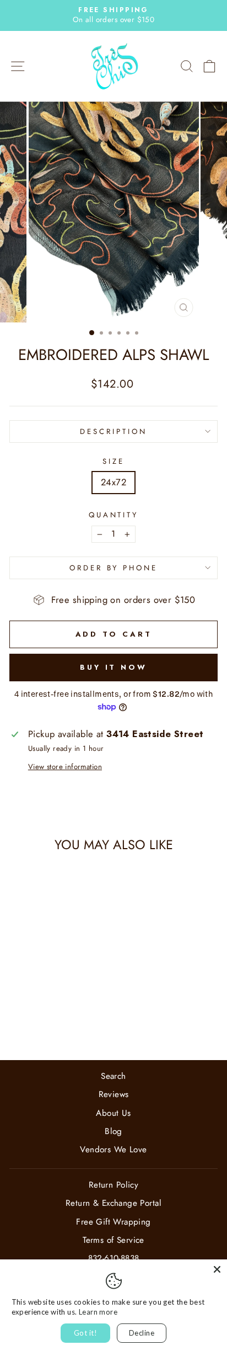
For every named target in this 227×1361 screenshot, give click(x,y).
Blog (113, 1131)
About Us (113, 1113)
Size (113, 462)
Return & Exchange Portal (113, 1203)
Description (113, 431)
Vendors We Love (113, 1149)
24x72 (113, 482)
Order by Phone (113, 568)
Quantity (114, 515)
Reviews (114, 1094)
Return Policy (113, 1185)
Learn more (98, 1311)
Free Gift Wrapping (113, 1222)
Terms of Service (113, 1240)
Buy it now (113, 667)
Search (113, 1076)
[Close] (217, 1269)
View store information (65, 767)
